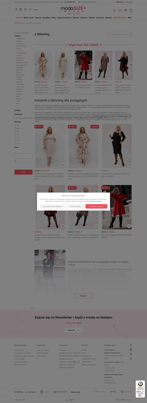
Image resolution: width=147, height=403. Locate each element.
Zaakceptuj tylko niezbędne (52, 206)
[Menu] (144, 381)
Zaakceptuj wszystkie (96, 206)
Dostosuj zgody (75, 206)
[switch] (140, 395)
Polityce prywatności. (95, 201)
